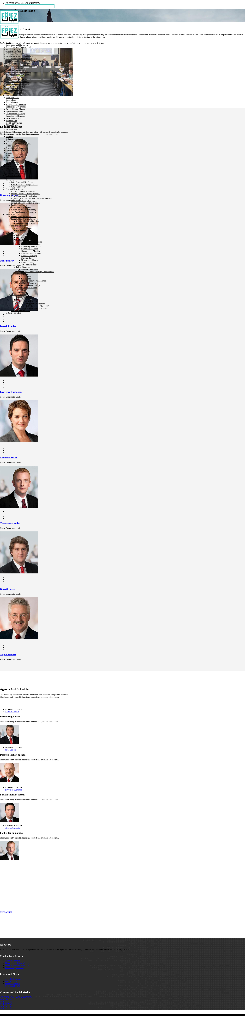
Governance (11, 141)
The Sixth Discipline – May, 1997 (19, 169)
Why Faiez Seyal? (13, 49)
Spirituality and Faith (14, 111)
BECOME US (6, 912)
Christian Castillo (12, 712)
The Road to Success (14, 164)
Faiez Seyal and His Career (17, 45)
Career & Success (13, 146)
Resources (10, 95)
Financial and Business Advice (18, 79)
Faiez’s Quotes (12, 102)
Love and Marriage (13, 118)
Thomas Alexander (10, 523)
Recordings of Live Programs (18, 166)
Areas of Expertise (13, 52)
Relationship (11, 139)
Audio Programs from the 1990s (19, 171)
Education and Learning (15, 116)
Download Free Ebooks (15, 173)
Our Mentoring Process (15, 86)
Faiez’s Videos (12, 159)
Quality (9, 153)
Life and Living (12, 125)
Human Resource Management (18, 143)
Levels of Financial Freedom (17, 84)
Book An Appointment (14, 968)
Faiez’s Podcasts (12, 162)
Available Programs (14, 91)
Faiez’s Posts (11, 100)
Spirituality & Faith (13, 150)
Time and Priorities (13, 127)
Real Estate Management (16, 70)
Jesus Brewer (10, 750)
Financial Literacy (13, 88)
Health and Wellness (14, 123)
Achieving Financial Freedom (18, 54)
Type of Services (13, 77)
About (8, 43)
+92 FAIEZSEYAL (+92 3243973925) (16, 997)
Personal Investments (14, 68)
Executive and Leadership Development (22, 134)
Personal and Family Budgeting (18, 63)
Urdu (8, 155)
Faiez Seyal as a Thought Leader (19, 47)
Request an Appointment (17, 6)
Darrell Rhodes (8, 326)
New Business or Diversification (19, 59)
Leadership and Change (15, 109)
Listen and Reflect (13, 157)
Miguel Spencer (8, 654)
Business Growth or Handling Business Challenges (26, 61)
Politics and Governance (16, 107)
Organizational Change (15, 148)
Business (9, 137)
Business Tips (11, 120)
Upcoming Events (13, 93)
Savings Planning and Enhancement (20, 65)
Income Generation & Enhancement (20, 56)
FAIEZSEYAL (6, 999)
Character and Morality (15, 114)
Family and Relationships (16, 104)
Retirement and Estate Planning (18, 72)
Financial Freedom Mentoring (18, 82)
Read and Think (12, 98)
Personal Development (15, 132)
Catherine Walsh (8, 457)
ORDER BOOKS (13, 176)
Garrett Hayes (7, 589)
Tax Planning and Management (18, 75)
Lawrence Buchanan (11, 392)
